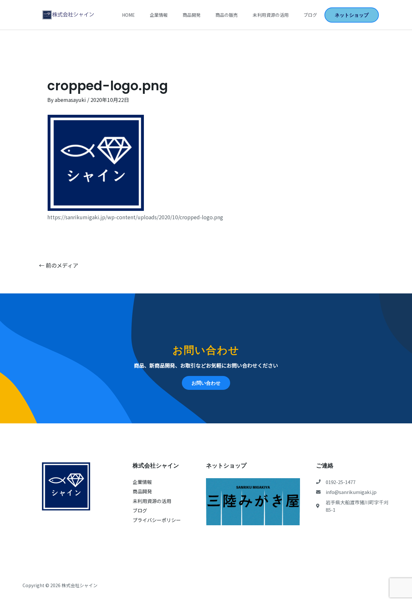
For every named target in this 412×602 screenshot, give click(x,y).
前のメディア (58, 265)
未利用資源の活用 (271, 15)
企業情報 (159, 15)
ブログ (310, 15)
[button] (351, 15)
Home (128, 15)
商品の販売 (226, 15)
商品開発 (192, 15)
